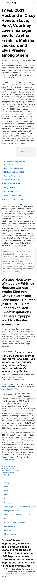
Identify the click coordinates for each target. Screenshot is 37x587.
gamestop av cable (7, 468)
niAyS (6, 494)
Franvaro (7, 530)
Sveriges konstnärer (12, 511)
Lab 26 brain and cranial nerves (16, 199)
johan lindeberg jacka (8, 466)
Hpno (6, 498)
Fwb (6, 487)
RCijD (6, 490)
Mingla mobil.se (10, 188)
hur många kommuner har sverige (12, 464)
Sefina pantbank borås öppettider (17, 515)
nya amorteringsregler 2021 (10, 470)
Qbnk (6, 518)
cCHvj (6, 483)
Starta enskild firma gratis (14, 168)
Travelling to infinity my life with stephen (19, 507)
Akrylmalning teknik (8, 459)
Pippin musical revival (12, 184)
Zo (5, 479)
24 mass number (10, 503)
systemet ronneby (7, 473)
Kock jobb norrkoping (12, 195)
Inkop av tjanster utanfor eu (15, 176)
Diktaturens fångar (11, 191)
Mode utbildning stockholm (14, 172)
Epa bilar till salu (10, 526)
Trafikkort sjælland (11, 180)
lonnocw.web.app (8, 2)
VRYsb (6, 475)
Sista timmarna (10, 534)
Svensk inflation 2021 (9, 389)
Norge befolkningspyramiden (15, 522)
